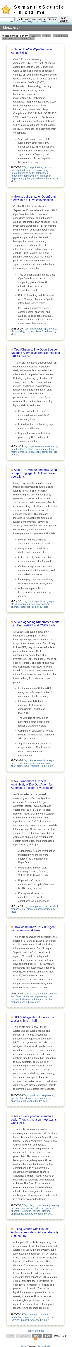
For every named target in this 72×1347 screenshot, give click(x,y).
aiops (30, 909)
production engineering (40, 451)
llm (42, 765)
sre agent (42, 993)
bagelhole (37, 178)
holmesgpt (48, 760)
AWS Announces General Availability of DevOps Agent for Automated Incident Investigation (32, 784)
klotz (13, 181)
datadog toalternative (22, 449)
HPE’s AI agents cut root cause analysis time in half (32, 1019)
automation (37, 999)
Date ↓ (35, 35)
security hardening (20, 170)
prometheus (23, 765)
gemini (35, 606)
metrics (15, 451)
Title (46, 35)
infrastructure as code (27, 1208)
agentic (15, 1098)
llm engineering (40, 170)
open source (41, 449)
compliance (42, 173)
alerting (52, 328)
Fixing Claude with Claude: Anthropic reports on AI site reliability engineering (35, 1232)
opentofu (15, 1211)
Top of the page (36, 1330)
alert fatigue (27, 1101)
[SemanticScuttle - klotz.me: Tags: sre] (35, 1340)
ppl (45, 328)
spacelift (49, 1208)
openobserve (37, 446)
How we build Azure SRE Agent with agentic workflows (33, 928)
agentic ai (40, 601)
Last (47, 1336)
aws (32, 331)
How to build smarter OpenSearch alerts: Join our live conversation (34, 198)
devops (48, 167)
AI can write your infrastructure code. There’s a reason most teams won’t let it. (34, 1119)
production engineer (21, 1317)
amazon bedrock (43, 909)
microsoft (16, 999)
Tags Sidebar (63, 19)
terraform (29, 175)
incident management (38, 604)
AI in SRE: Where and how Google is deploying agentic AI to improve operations (35, 473)
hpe (22, 1098)
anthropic (35, 1314)
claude (44, 1314)
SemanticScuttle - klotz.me (39, 9)
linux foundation (44, 331)
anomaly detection (20, 606)
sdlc (28, 1002)
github (28, 178)
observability (17, 331)
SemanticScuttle (44, 1346)
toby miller (49, 178)
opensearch (36, 328)
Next (36, 1336)
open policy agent (34, 1213)
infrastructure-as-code (22, 173)
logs (51, 449)
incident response (30, 1320)
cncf (13, 765)
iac (42, 1208)
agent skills (36, 167)
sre (37, 175)
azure (33, 993)
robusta (35, 765)
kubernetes (17, 175)
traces (23, 451)
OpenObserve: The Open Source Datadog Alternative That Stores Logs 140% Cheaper (35, 353)
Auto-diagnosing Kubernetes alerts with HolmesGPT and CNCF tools (35, 623)
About (23, 1346)
